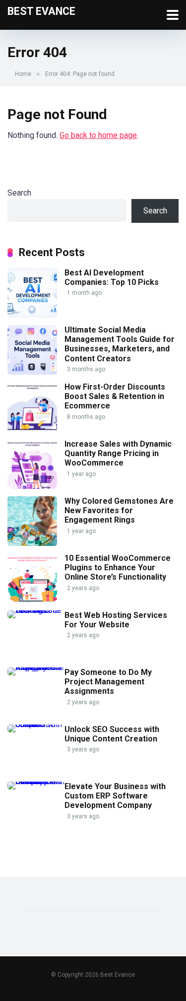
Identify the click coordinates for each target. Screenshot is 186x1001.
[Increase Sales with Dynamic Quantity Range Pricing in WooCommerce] (32, 486)
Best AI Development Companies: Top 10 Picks (111, 277)
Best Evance (41, 10)
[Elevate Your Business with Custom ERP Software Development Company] (35, 781)
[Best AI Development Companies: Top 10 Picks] (32, 315)
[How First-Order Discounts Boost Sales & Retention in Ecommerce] (32, 429)
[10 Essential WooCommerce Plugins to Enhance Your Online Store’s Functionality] (32, 600)
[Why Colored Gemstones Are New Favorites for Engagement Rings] (32, 543)
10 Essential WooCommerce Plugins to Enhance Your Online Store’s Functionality (117, 567)
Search (19, 193)
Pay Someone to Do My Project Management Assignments (108, 681)
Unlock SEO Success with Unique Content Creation (111, 734)
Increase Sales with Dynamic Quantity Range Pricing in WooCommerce (118, 453)
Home (23, 73)
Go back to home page (98, 135)
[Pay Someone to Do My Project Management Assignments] (35, 667)
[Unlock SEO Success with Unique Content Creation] (35, 724)
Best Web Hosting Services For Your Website (115, 619)
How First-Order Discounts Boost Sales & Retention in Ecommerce (114, 396)
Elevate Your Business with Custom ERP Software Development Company (115, 796)
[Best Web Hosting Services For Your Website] (35, 610)
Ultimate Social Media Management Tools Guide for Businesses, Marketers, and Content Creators (119, 344)
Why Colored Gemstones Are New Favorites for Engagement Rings (119, 510)
